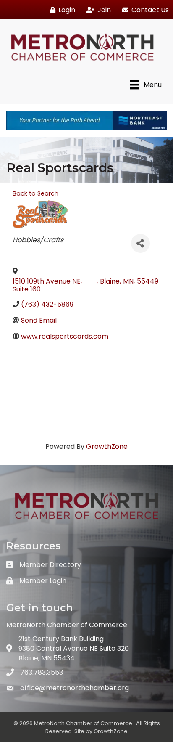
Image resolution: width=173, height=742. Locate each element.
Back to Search (35, 193)
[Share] (140, 243)
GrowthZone (107, 446)
